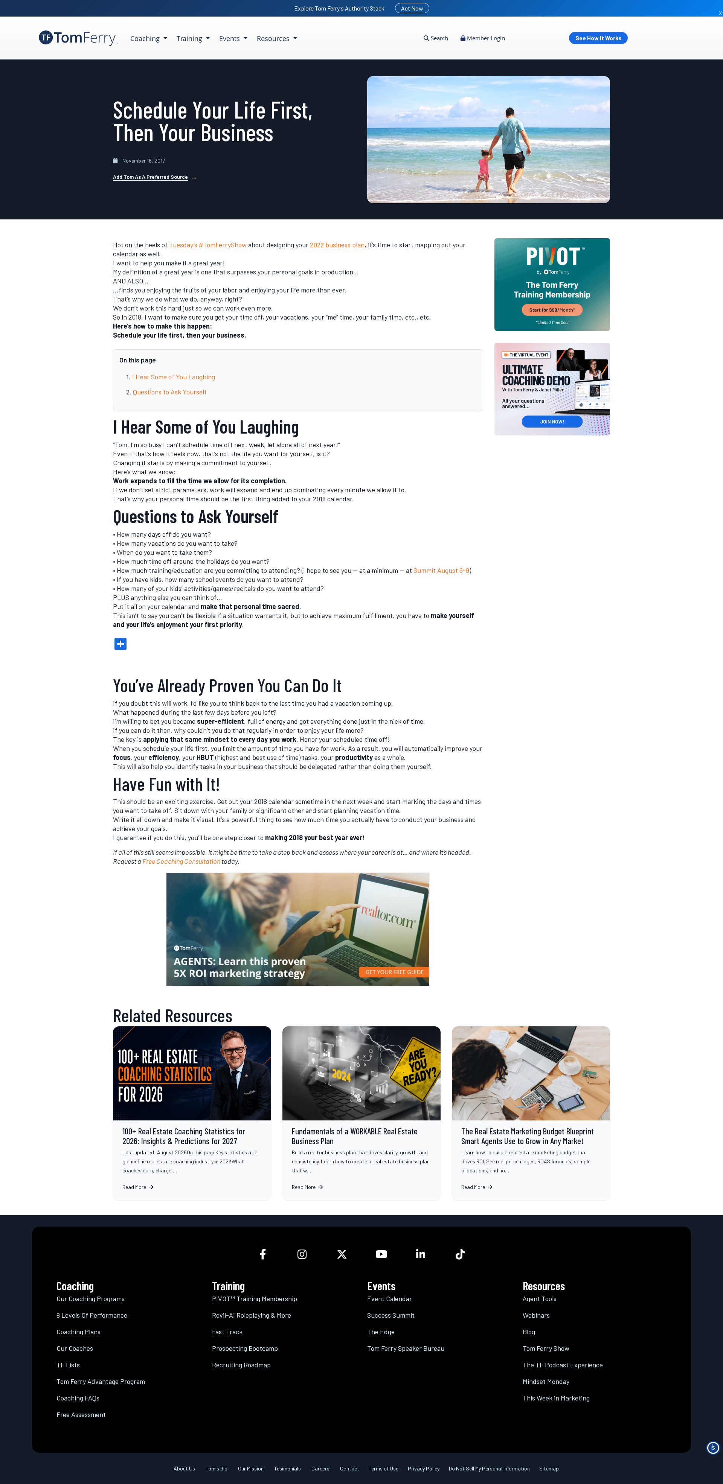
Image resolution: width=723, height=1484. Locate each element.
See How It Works (598, 38)
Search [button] (438, 38)
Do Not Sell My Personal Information (489, 1468)
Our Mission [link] (251, 1468)
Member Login (485, 38)
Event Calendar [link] (389, 1298)
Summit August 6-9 (441, 570)
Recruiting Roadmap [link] (241, 1364)
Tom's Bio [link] (216, 1468)
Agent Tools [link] (540, 1298)
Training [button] (190, 38)
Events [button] (230, 38)
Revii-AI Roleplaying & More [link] (251, 1314)
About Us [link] (184, 1468)
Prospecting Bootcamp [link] (245, 1348)
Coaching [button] (146, 38)
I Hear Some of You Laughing (173, 377)
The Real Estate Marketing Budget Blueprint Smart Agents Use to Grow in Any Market (531, 1113)
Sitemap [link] (549, 1468)
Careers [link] (320, 1468)
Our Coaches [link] (74, 1348)
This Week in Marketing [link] (556, 1397)
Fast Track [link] (227, 1331)
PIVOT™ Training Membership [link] (254, 1298)
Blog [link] (529, 1331)
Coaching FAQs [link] (77, 1397)
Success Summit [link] (391, 1314)
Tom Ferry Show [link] (546, 1348)
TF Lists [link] (68, 1364)
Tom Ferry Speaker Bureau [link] (405, 1348)
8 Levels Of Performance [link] (91, 1314)
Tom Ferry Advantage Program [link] (100, 1381)
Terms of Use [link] (383, 1468)
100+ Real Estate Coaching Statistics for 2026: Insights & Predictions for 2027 (192, 1113)
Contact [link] (349, 1468)
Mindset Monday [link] (546, 1381)
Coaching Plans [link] (78, 1331)
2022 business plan (337, 244)
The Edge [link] (381, 1331)
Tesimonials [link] (287, 1468)
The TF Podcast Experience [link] (563, 1364)
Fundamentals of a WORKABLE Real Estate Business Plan (361, 1113)
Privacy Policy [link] (423, 1468)
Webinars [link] (536, 1314)
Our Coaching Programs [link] (90, 1298)
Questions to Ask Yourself (170, 392)
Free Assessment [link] (81, 1414)
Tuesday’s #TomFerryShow (208, 244)
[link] (78, 38)
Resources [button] (274, 38)
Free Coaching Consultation (181, 861)
